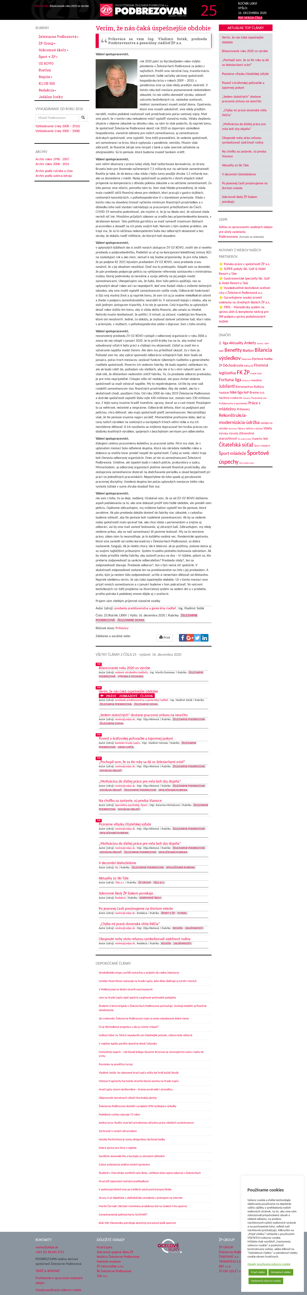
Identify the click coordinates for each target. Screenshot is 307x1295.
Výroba (223, 433)
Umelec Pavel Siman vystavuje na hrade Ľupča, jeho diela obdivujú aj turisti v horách (148, 981)
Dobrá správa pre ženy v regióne (118, 1148)
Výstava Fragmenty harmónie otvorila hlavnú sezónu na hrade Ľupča (139, 1081)
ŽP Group (46, 43)
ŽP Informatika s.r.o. (110, 1266)
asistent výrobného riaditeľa (131, 672)
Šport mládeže (232, 454)
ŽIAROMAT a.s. (229, 1257)
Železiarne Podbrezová (57, 36)
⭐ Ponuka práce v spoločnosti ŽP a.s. (244, 264)
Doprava (246, 359)
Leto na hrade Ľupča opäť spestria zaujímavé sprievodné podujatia (137, 997)
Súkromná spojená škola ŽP (115, 1252)
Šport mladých (262, 445)
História (246, 381)
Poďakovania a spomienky (233, 403)
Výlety (268, 428)
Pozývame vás (258, 398)
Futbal (182, 913)
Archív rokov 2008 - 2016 (52, 164)
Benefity (233, 350)
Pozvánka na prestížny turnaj (115, 1064)
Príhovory (121, 628)
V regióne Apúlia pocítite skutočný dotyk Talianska (128, 1043)
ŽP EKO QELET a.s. (231, 1271)
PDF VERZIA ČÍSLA (250, 18)
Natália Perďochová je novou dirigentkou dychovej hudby (132, 1139)
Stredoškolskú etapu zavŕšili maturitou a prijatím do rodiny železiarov (139, 973)
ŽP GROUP (226, 1247)
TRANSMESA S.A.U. (232, 1261)
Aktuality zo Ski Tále (235, 165)
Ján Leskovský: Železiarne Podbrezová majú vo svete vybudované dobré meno (144, 1018)
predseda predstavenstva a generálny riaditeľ (145, 608)
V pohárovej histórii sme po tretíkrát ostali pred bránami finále (135, 1189)
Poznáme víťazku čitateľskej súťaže (245, 74)
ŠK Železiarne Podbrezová (114, 1271)
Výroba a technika (130, 676)
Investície (256, 380)
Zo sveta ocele (244, 439)
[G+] (190, 638)
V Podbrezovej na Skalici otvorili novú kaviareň (125, 989)
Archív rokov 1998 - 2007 (52, 159)
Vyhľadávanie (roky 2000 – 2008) (58, 131)
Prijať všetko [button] (258, 1272)
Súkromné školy (52, 50)
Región (44, 76)
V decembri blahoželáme (239, 174)
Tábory (241, 428)
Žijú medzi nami (246, 463)
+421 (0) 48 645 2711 (50, 1252)
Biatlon (45, 70)
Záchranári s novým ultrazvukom (118, 1131)
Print (166, 637)
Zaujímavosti (194, 928)
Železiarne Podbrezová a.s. (237, 1252)
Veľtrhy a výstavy (254, 428)
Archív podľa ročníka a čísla (54, 171)
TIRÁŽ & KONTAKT (48, 1271)
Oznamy (246, 398)
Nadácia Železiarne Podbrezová (118, 1257)
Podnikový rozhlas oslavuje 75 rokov (119, 1114)
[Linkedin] (204, 638)
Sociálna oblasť (111, 770)
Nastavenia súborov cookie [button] (266, 1281)
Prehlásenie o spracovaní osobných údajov (59, 1281)
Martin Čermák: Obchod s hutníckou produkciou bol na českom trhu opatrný (143, 1206)
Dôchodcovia (233, 366)
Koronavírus (244, 387)
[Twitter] (197, 638)
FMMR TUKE (256, 374)
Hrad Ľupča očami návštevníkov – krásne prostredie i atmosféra (136, 1089)
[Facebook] (182, 638)
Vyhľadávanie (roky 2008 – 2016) (58, 126)
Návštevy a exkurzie (230, 398)
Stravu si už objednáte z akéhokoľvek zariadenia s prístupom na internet (141, 1198)
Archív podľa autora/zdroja (54, 176)
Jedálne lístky (51, 97)
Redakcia (46, 90)
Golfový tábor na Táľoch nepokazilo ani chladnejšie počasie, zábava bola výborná (145, 1035)
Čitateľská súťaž (236, 445)
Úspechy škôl (260, 438)
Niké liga (236, 393)
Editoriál (248, 365)
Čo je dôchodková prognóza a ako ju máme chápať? (129, 1027)
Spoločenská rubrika (173, 790)
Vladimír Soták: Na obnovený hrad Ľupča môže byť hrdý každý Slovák (139, 1073)
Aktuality (236, 343)
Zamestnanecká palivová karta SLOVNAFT (123, 1214)
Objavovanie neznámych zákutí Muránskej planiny (128, 1098)
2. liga (223, 343)
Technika (232, 429)
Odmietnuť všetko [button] (281, 1272)
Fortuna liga (230, 380)
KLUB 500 (47, 83)
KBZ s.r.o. (225, 1266)
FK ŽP (243, 373)
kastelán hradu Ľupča (127, 743)
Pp (116, 867)
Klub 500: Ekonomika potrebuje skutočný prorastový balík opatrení (137, 1223)
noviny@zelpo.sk (125, 719)
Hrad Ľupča (125, 747)
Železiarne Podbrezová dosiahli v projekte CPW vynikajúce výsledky (137, 1106)
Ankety (250, 343)
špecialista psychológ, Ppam (131, 805)
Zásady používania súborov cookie (268, 1264)
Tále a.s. (120, 882)
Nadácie (224, 392)
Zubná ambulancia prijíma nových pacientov (124, 1164)
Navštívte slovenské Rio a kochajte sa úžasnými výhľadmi (132, 1156)
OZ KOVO (46, 63)
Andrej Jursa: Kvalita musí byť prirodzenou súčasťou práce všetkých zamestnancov (146, 1123)
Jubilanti (227, 386)
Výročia (233, 433)
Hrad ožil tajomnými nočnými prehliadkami (124, 1181)
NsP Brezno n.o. (254, 392)
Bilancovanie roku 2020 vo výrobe (245, 51)
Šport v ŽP (47, 56)
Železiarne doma (131, 620)
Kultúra (259, 387)
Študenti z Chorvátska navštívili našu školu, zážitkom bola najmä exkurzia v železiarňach (150, 1173)
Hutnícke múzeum (109, 1261)
